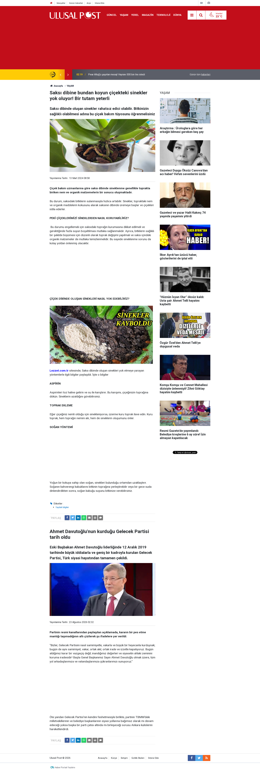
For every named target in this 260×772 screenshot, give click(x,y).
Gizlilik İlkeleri (138, 758)
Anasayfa (102, 758)
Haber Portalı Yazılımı (65, 767)
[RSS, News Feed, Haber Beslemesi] (206, 758)
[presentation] (60, 74)
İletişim (124, 758)
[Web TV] (201, 3)
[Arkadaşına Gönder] (89, 517)
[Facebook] (67, 517)
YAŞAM (124, 14)
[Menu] (192, 15)
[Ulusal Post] (75, 14)
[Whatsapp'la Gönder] (83, 517)
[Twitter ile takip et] (199, 758)
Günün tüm (200, 74)
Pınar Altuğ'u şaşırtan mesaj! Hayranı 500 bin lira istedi (116, 74)
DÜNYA (177, 14)
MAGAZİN (147, 14)
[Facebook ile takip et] (191, 758)
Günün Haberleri (76, 3)
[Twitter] (72, 517)
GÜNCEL (112, 14)
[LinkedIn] (78, 517)
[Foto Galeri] (208, 3)
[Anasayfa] (51, 3)
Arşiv (89, 3)
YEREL (135, 14)
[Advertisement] (130, 47)
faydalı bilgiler (62, 507)
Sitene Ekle (99, 3)
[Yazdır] (95, 517)
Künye (114, 758)
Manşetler (61, 3)
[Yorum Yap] (100, 517)
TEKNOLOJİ (163, 14)
